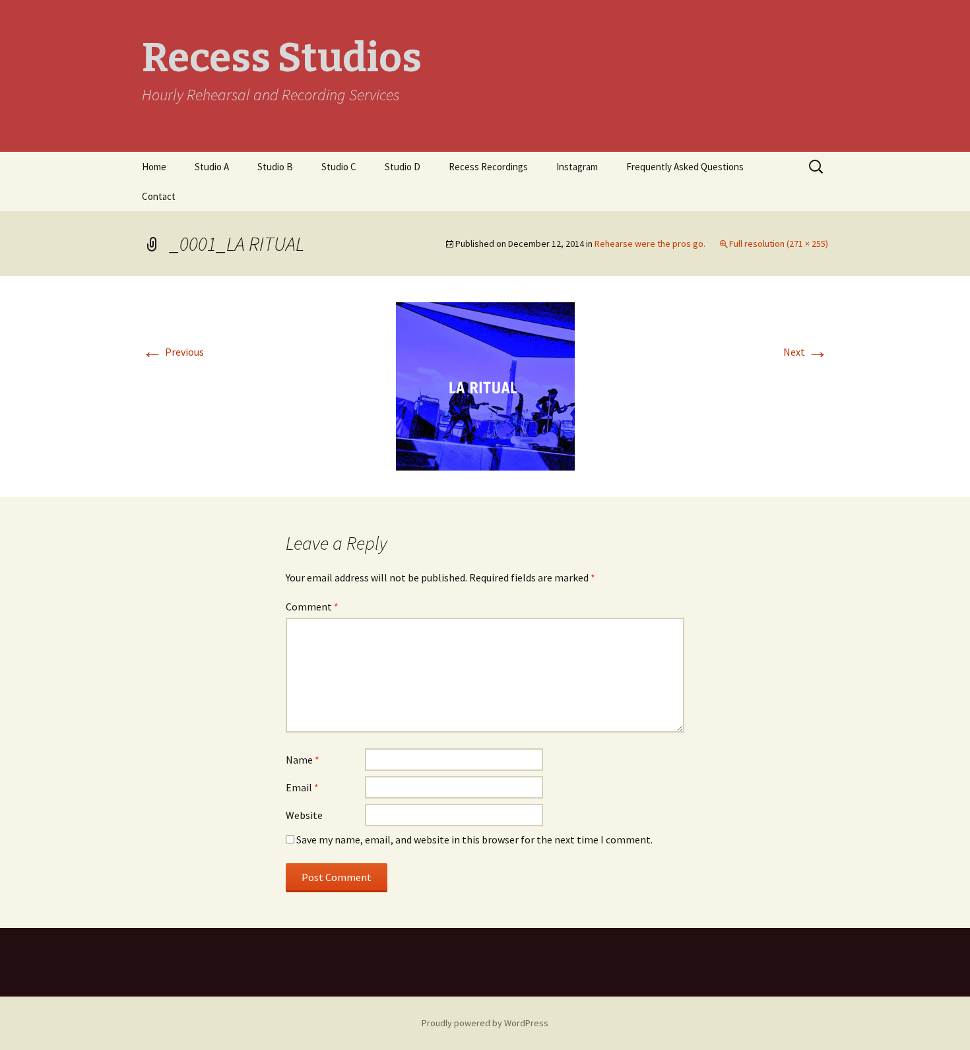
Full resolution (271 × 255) (778, 243)
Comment (312, 606)
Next (805, 351)
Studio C (338, 166)
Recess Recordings (488, 166)
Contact (159, 196)
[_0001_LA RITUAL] (485, 384)
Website (304, 815)
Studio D (402, 166)
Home (154, 166)
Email (302, 787)
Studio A (212, 166)
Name (302, 759)
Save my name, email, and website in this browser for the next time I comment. (474, 839)
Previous (173, 351)
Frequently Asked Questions (685, 166)
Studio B (275, 166)
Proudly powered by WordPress (485, 1023)
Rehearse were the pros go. (650, 243)
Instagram (577, 166)
